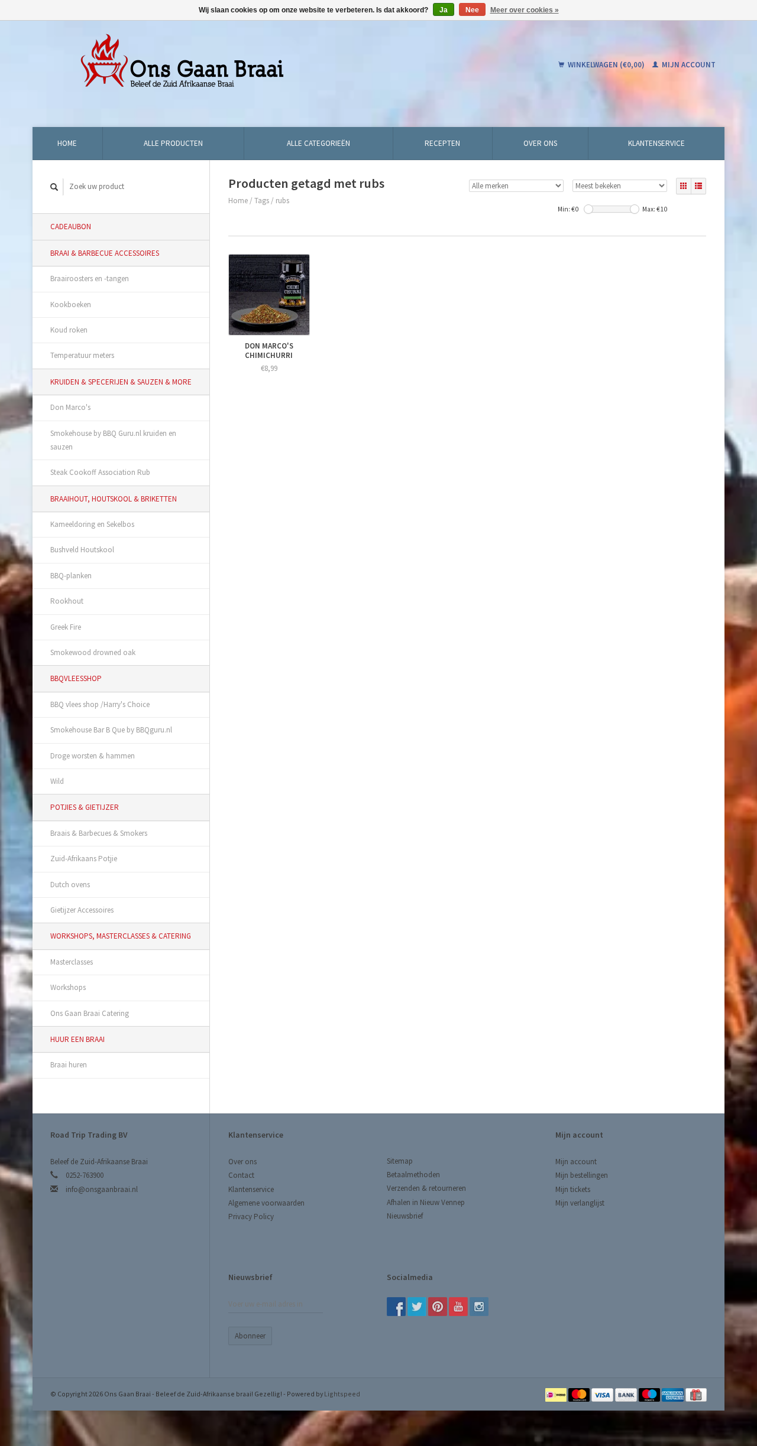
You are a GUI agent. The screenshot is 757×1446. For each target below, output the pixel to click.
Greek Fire (65, 627)
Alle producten (173, 143)
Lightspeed (342, 1393)
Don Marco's (70, 407)
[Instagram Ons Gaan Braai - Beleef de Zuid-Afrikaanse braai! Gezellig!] (479, 1306)
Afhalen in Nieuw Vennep (426, 1202)
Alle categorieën (318, 143)
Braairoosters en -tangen (89, 278)
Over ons (540, 143)
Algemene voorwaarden (266, 1203)
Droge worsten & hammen (92, 756)
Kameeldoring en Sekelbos (92, 524)
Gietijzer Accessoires (82, 910)
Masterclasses (71, 962)
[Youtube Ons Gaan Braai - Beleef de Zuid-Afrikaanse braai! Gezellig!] (458, 1306)
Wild (57, 781)
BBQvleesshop (76, 678)
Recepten (442, 143)
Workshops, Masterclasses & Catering (120, 936)
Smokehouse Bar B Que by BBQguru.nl (111, 730)
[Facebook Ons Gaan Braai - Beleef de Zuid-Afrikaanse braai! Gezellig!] (396, 1306)
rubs (282, 201)
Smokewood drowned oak (92, 652)
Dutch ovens (70, 885)
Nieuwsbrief (405, 1216)
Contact (241, 1175)
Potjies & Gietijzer (84, 807)
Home (67, 143)
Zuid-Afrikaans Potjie (83, 859)
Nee (472, 10)
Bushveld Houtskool (82, 550)
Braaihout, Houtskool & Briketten (113, 499)
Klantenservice (656, 143)
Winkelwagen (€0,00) (606, 65)
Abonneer (250, 1336)
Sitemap (400, 1161)
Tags (261, 201)
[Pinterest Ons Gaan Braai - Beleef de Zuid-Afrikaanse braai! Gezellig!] (437, 1306)
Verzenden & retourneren (426, 1188)
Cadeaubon (70, 227)
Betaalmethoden (413, 1175)
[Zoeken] (54, 187)
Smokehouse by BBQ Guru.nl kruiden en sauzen (113, 440)
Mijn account (688, 65)
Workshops (68, 987)
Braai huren (68, 1065)
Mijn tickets (572, 1189)
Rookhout (66, 601)
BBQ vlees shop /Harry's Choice (100, 704)
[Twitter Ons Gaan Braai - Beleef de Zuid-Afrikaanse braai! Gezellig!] (416, 1306)
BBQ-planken (71, 576)
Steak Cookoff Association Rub (100, 472)
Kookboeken (70, 304)
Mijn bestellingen (581, 1175)
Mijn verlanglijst (579, 1203)
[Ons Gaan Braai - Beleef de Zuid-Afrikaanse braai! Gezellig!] (257, 65)
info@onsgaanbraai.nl (102, 1189)
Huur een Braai (77, 1039)
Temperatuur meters (82, 355)
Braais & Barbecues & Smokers (98, 833)
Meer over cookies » (524, 10)
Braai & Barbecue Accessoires (104, 253)
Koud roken (69, 330)
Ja (443, 10)
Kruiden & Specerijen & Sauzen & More (121, 382)
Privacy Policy (251, 1216)
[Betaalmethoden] (556, 1394)
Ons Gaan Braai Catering (89, 1013)
